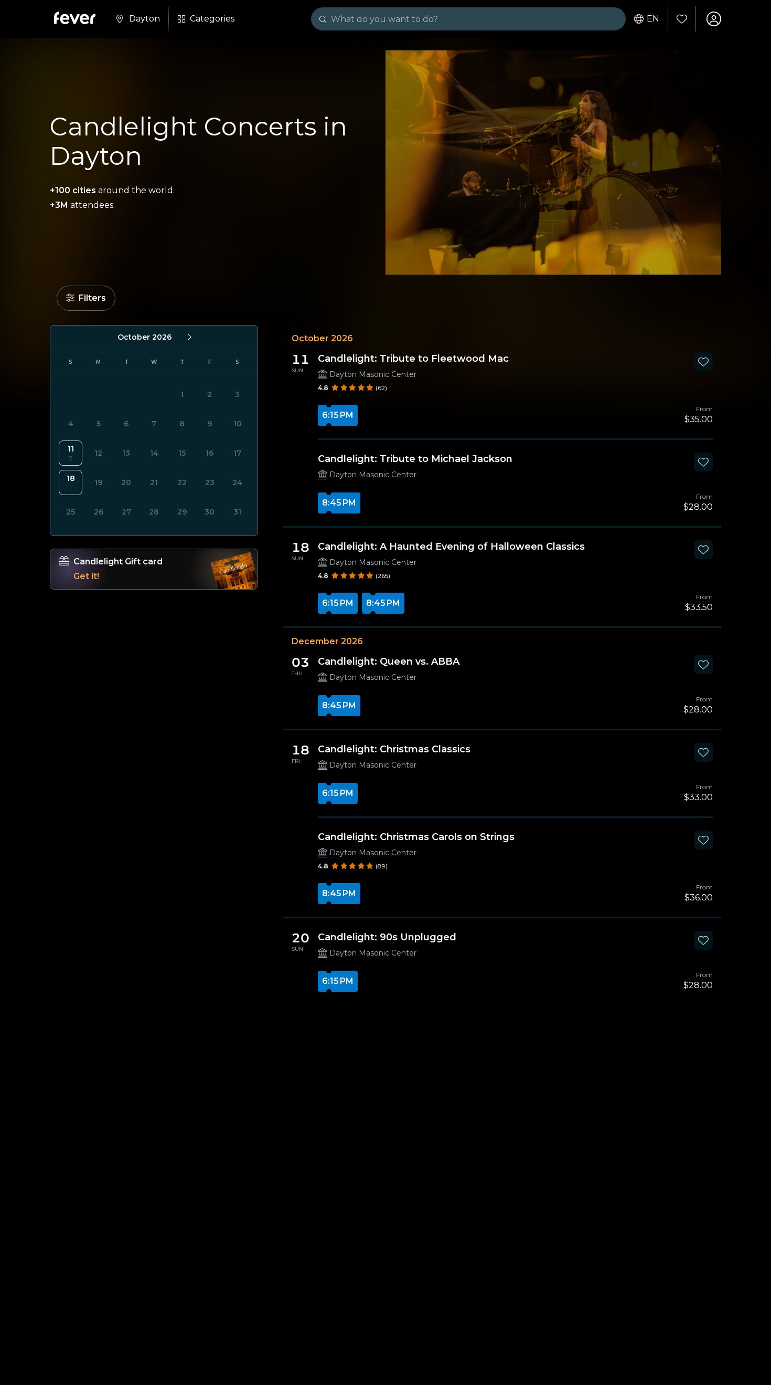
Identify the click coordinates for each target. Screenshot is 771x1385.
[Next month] (189, 337)
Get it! (86, 576)
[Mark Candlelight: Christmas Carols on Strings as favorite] (703, 840)
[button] (86, 298)
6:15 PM (338, 415)
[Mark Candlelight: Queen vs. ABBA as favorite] (703, 664)
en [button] (653, 19)
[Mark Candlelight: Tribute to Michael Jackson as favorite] (703, 462)
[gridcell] (70, 453)
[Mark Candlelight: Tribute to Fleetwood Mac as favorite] (703, 361)
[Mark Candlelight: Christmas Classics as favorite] (703, 752)
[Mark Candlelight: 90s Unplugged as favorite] (703, 940)
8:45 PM (339, 503)
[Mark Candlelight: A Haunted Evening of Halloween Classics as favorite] (703, 549)
